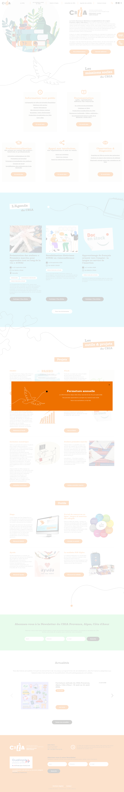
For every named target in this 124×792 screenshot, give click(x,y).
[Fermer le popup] (109, 385)
